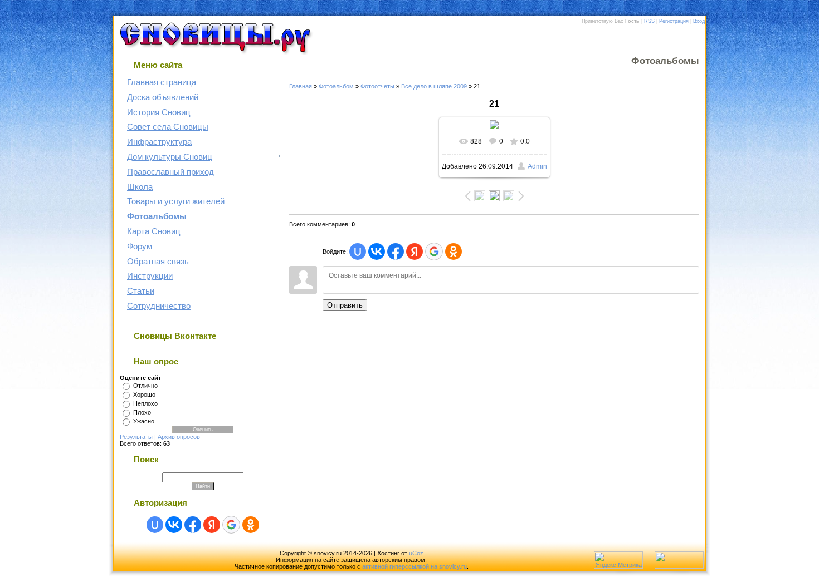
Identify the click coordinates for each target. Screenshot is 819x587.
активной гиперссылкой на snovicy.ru (414, 566)
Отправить (345, 305)
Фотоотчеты (377, 86)
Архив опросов (179, 436)
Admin (537, 166)
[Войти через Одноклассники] (250, 524)
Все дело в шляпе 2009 (434, 86)
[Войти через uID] (155, 524)
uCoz (416, 553)
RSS (649, 21)
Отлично (145, 385)
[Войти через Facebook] (192, 524)
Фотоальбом (336, 86)
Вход (699, 21)
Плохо (142, 412)
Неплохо (145, 403)
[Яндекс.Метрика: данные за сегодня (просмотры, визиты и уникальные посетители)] (618, 560)
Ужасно (143, 421)
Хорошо (144, 394)
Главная (300, 86)
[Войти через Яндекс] (211, 524)
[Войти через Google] (231, 525)
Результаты (136, 436)
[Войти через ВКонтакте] (173, 524)
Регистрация (674, 21)
